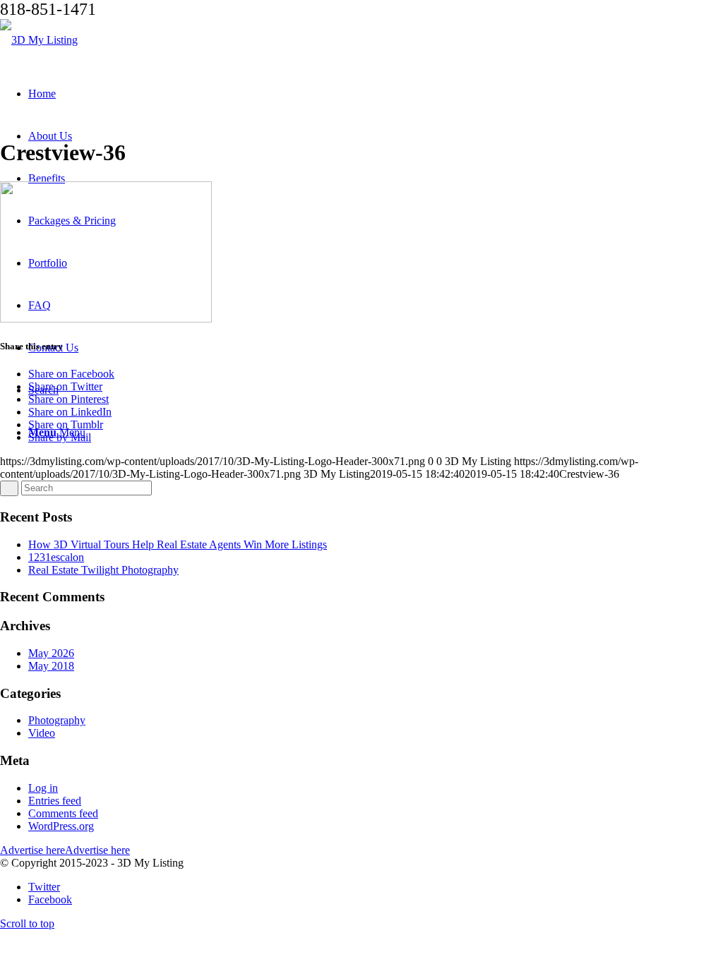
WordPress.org (61, 826)
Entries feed (54, 801)
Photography (56, 720)
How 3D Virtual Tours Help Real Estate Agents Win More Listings (177, 544)
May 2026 (51, 653)
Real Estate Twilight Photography (103, 570)
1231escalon (56, 557)
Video (41, 733)
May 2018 (51, 666)
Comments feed (63, 813)
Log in (43, 788)
